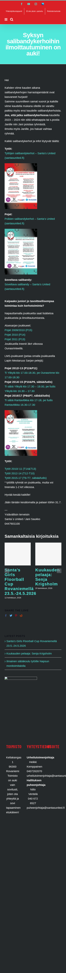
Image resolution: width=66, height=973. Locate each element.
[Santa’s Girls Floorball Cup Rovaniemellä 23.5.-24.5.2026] (18, 554)
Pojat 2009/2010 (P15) (18, 330)
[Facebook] (6, 615)
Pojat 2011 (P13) (15, 339)
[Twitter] (11, 615)
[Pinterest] (16, 615)
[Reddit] (21, 615)
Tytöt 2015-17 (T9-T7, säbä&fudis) (26, 477)
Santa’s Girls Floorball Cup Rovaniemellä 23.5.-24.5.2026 (20, 582)
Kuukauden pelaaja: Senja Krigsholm (47, 577)
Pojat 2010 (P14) (15, 334)
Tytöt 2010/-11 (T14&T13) (20, 468)
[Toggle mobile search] (11, 19)
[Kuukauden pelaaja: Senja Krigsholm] (48, 554)
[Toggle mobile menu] (6, 19)
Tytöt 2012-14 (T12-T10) (20, 473)
